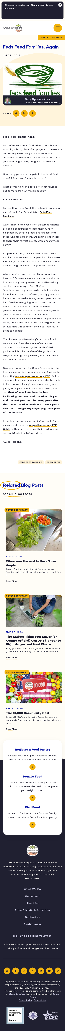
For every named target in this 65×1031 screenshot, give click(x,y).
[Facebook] (15, 971)
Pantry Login (32, 924)
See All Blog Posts (17, 494)
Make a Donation (52, 38)
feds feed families (31, 462)
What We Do (32, 889)
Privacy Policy (25, 1000)
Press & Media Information (32, 910)
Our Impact (32, 896)
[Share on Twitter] (16, 113)
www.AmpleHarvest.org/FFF (32, 376)
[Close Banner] (60, 5)
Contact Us (32, 917)
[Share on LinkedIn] (24, 113)
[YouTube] (49, 971)
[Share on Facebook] (32, 113)
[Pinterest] (32, 971)
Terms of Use (40, 1000)
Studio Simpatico (17, 994)
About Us (32, 903)
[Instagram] (24, 971)
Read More (11, 581)
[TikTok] (58, 971)
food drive (53, 462)
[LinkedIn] (41, 971)
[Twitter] (7, 971)
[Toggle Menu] (58, 28)
